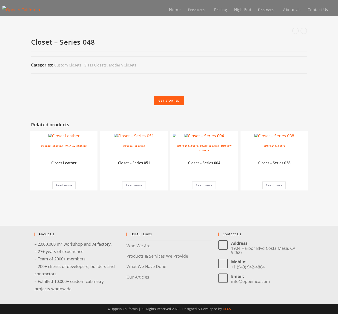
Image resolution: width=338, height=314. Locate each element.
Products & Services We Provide (157, 256)
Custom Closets (67, 65)
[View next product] (304, 31)
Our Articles (137, 277)
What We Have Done (146, 266)
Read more (63, 185)
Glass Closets (95, 65)
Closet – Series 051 (134, 162)
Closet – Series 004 (204, 162)
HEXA (227, 309)
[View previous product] (295, 31)
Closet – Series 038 (274, 162)
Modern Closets (122, 65)
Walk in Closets (76, 145)
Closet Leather (64, 162)
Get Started (169, 101)
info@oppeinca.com (250, 281)
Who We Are (138, 245)
